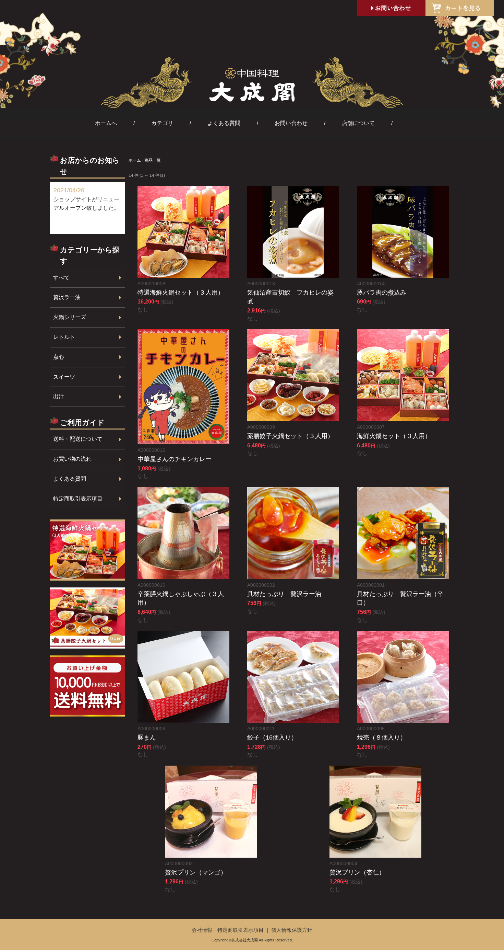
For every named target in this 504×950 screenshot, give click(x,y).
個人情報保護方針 (291, 930)
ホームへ (106, 123)
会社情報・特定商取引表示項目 (228, 930)
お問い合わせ (291, 123)
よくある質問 (223, 123)
